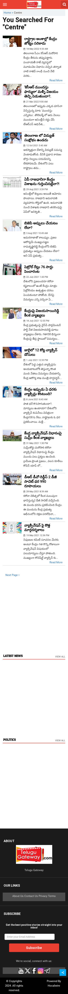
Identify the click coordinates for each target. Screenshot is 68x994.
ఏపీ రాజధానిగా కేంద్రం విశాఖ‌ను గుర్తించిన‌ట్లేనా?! (41, 181)
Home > (9, 12)
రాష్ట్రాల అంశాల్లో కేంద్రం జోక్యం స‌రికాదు (40, 41)
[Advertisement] (34, 615)
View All (60, 656)
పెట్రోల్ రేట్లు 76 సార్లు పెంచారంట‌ (38, 269)
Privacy (43, 896)
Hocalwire (54, 985)
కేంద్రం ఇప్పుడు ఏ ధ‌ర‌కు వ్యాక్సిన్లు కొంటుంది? (40, 391)
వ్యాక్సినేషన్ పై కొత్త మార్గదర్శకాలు (37, 527)
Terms (52, 896)
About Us (18, 896)
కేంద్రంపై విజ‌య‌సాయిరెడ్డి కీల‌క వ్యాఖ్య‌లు (41, 313)
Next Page (11, 575)
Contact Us (31, 896)
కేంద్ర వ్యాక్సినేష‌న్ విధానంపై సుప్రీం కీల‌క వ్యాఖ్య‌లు (43, 435)
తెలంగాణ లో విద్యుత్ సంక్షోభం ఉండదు (39, 137)
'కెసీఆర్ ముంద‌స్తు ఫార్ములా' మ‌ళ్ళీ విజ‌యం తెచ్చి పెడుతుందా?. (41, 91)
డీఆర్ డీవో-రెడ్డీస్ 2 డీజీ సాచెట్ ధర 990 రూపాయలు (40, 481)
